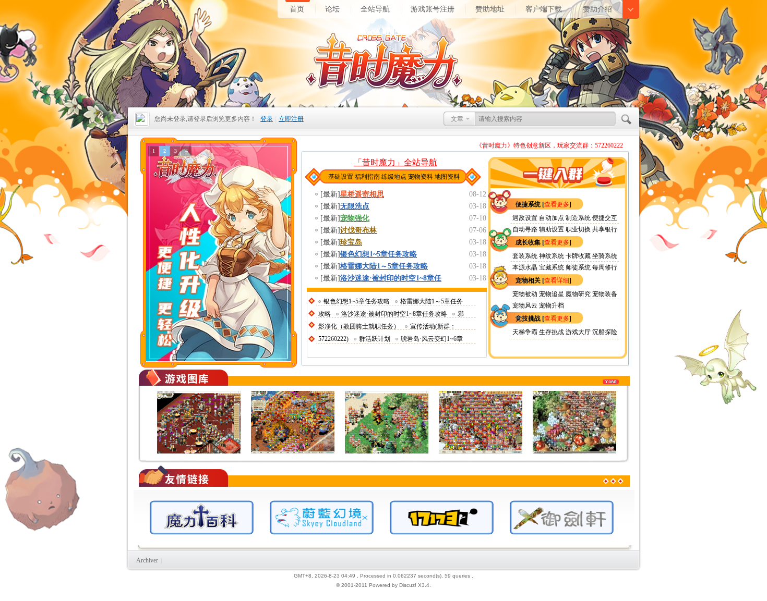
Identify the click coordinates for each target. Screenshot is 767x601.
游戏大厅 (578, 332)
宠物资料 (420, 176)
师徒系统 (578, 267)
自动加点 (551, 218)
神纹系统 (551, 256)
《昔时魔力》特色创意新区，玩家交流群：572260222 (549, 145)
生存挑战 (552, 332)
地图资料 (447, 176)
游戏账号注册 (432, 9)
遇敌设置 (524, 218)
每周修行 (604, 267)
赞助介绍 (597, 9)
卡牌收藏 (578, 256)
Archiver (147, 560)
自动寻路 (524, 229)
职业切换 (578, 229)
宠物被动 (524, 294)
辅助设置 (551, 229)
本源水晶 (524, 267)
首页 (297, 9)
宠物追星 (552, 294)
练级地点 (393, 176)
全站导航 (375, 9)
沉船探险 (604, 332)
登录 (266, 118)
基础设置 (340, 176)
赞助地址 (490, 9)
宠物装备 (604, 294)
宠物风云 (524, 305)
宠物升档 (551, 305)
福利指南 (367, 176)
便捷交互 (604, 218)
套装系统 (524, 256)
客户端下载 (543, 9)
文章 (457, 118)
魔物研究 (578, 294)
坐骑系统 (604, 256)
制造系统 (578, 218)
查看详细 (556, 280)
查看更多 (556, 204)
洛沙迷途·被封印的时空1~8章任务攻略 (394, 313)
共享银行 (604, 229)
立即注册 (291, 118)
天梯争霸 (524, 332)
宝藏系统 (551, 267)
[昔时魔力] (211, 52)
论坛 (332, 9)
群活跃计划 (374, 338)
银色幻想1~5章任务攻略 (356, 301)
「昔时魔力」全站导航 (395, 162)
